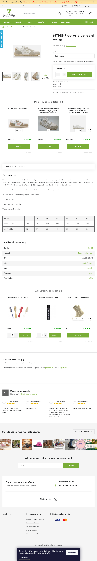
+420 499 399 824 (76, 12)
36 (17, 130)
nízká (91, 278)
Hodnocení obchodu (29, 6)
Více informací (71, 46)
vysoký (91, 263)
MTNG (60, 86)
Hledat (59, 13)
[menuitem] (7, 22)
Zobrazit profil (82, 432)
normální (85, 263)
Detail (19, 146)
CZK (65, 6)
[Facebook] (55, 499)
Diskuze (20, 166)
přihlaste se (49, 368)
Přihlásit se (71, 466)
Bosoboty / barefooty (85, 253)
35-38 (75, 319)
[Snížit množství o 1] (58, 74)
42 (48, 130)
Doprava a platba (31, 530)
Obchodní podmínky (32, 534)
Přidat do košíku (79, 74)
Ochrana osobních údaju (42, 545)
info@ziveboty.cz (66, 481)
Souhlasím (72, 553)
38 (76, 130)
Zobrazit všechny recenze (28, 394)
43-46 (81, 319)
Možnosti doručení (89, 62)
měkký (91, 273)
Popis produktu (9, 166)
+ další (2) (45, 78)
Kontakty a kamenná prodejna (11, 6)
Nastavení (24, 558)
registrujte (63, 368)
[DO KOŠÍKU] (25, 335)
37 (20, 130)
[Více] (89, 22)
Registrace (90, 6)
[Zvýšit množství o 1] (64, 74)
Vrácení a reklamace (32, 527)
